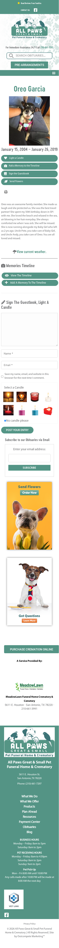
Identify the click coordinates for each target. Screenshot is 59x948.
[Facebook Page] (35, 10)
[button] (53, 73)
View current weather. (31, 251)
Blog (29, 832)
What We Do (29, 796)
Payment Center (29, 822)
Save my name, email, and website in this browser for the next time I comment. (27, 376)
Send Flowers (16, 181)
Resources (29, 817)
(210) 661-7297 (33, 784)
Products (29, 806)
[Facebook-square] (6, 914)
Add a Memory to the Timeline (24, 166)
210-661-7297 (47, 47)
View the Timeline (21, 275)
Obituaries (29, 827)
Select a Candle (14, 387)
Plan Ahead (29, 811)
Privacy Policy (29, 924)
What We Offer (29, 801)
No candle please (17, 420)
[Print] (6, 192)
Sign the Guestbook (18, 174)
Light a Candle (16, 158)
